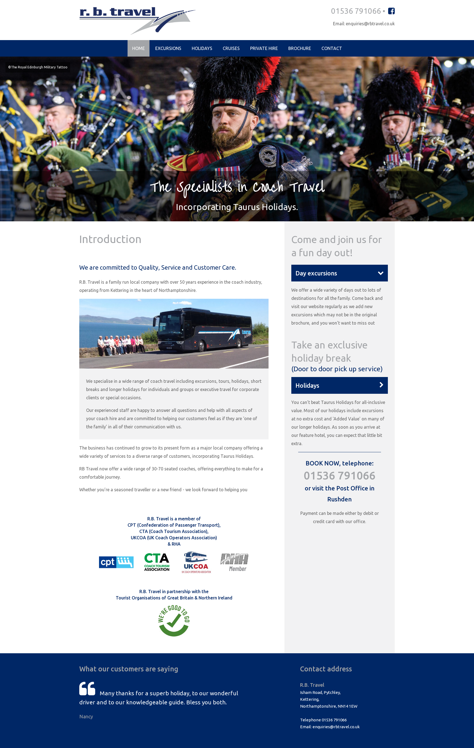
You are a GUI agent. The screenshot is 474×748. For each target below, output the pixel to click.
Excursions (168, 48)
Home (138, 48)
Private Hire (264, 48)
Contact (331, 48)
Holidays (202, 48)
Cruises (231, 48)
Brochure (299, 48)
